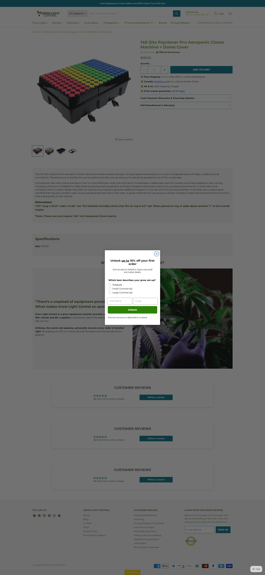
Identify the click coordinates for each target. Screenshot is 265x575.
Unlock (132, 309)
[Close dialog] (156, 253)
